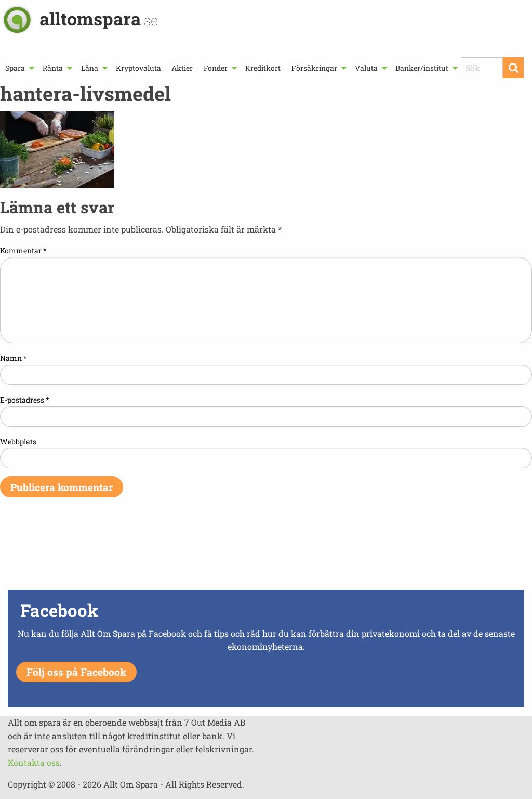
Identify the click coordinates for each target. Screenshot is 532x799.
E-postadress (24, 400)
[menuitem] (18, 68)
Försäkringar (314, 68)
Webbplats (18, 441)
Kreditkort (263, 68)
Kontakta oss (34, 762)
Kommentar (23, 250)
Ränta (53, 68)
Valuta (366, 68)
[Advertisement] (266, 550)
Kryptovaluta (138, 68)
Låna (89, 68)
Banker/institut (421, 68)
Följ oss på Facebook (76, 671)
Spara (15, 68)
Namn (13, 358)
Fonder (216, 68)
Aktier (182, 68)
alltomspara (98, 18)
